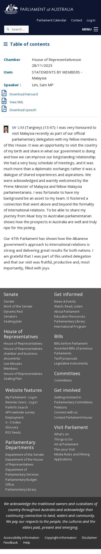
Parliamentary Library (69, 321)
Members (11, 368)
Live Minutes (13, 363)
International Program (70, 326)
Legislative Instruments (71, 363)
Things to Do (63, 439)
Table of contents (29, 44)
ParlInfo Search (16, 407)
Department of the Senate (24, 454)
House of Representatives (23, 343)
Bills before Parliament (71, 343)
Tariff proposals (65, 358)
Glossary (11, 427)
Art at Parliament (66, 444)
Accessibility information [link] (21, 537)
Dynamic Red (13, 311)
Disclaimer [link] (89, 537)
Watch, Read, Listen (68, 306)
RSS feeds (13, 432)
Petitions (60, 407)
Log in (91, 20)
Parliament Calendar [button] (51, 20)
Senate (9, 301)
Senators (10, 316)
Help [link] (26, 542)
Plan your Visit (64, 449)
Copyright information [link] (60, 537)
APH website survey (20, 412)
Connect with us (66, 412)
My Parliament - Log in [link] (21, 397)
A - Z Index (13, 422)
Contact (76, 20)
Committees (63, 380)
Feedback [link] (11, 542)
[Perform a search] (8, 29)
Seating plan (13, 321)
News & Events (65, 301)
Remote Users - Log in (21, 402)
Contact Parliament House (73, 417)
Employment (14, 417)
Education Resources (69, 316)
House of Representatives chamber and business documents (23, 353)
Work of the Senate (18, 306)
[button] (90, 29)
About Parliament (66, 311)
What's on (61, 434)
